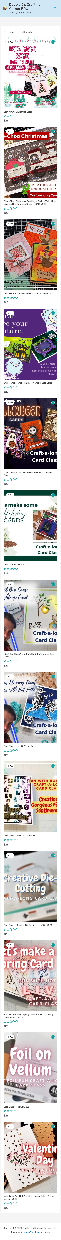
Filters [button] (10, 31)
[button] (10, 42)
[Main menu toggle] (55, 8)
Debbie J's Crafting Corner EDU (25, 6)
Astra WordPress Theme (37, 1231)
